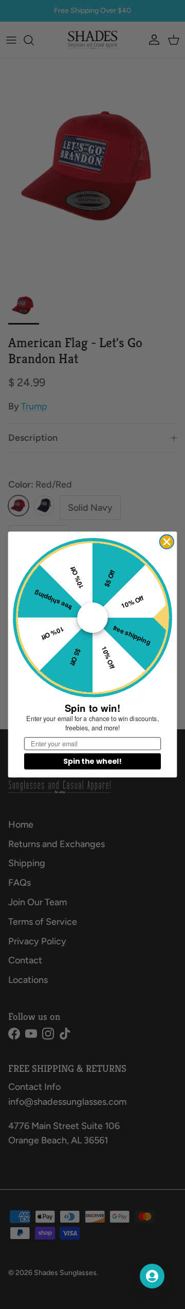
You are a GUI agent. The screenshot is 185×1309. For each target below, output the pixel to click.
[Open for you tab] (152, 1276)
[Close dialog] (167, 542)
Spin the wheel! (92, 761)
